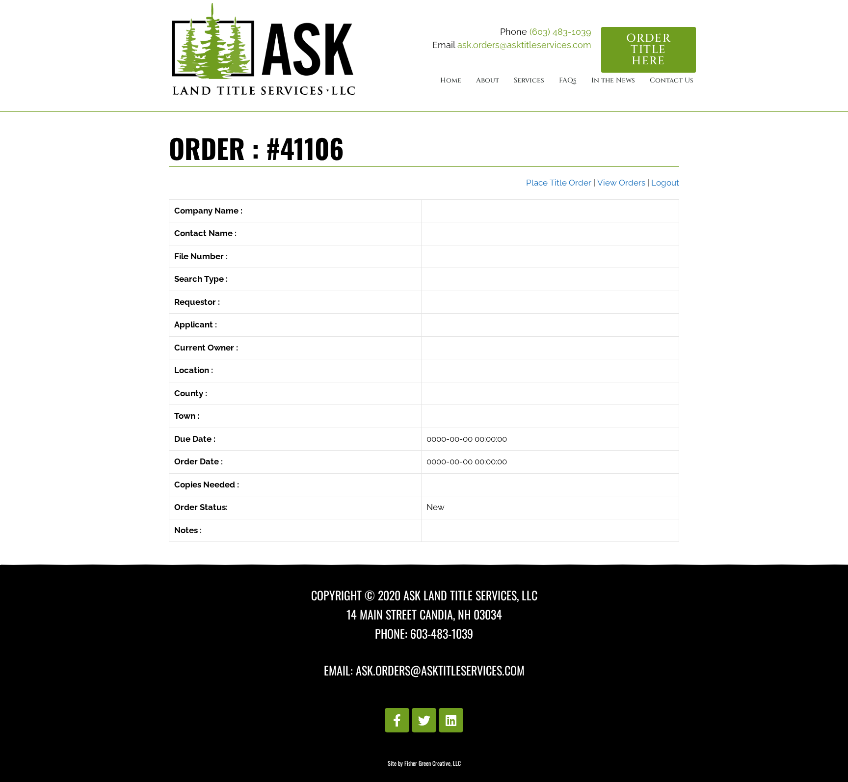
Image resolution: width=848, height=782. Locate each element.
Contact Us (671, 80)
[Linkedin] (451, 720)
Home (450, 80)
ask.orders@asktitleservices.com (524, 45)
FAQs (568, 80)
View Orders (621, 183)
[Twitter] (424, 720)
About (487, 80)
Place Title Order (558, 183)
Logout (665, 183)
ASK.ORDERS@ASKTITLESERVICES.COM (440, 670)
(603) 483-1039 (560, 32)
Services (529, 80)
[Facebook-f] (397, 720)
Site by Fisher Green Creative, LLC (424, 763)
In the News (613, 80)
